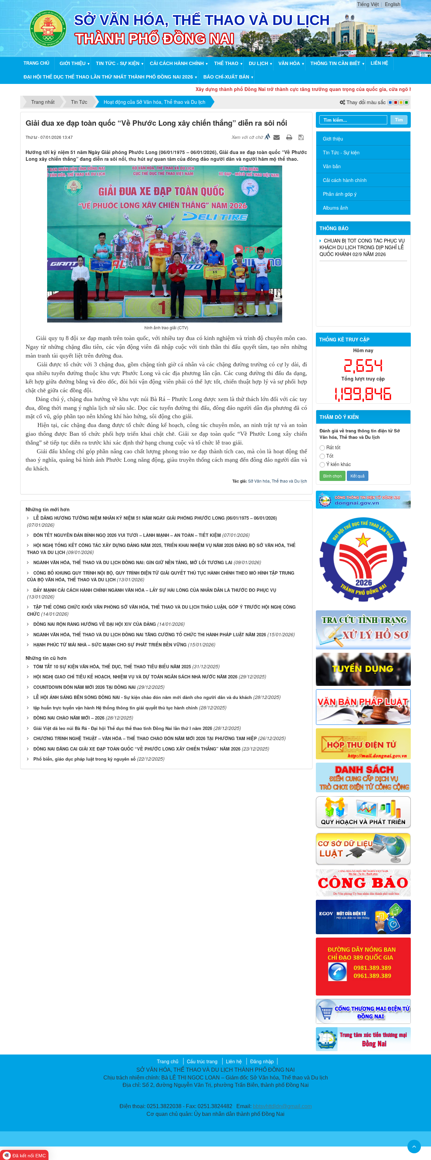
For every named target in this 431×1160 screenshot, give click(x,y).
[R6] (363, 743)
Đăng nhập (262, 1061)
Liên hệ (379, 63)
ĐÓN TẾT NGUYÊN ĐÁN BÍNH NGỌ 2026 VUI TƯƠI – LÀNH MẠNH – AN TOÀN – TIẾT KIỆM (127, 535)
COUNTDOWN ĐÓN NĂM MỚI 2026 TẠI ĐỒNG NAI (84, 687)
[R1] (363, 498)
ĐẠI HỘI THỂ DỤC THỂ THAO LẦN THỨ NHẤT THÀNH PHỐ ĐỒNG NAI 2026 (108, 77)
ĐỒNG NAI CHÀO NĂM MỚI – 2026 (68, 717)
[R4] (363, 668)
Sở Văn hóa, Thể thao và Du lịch (277, 481)
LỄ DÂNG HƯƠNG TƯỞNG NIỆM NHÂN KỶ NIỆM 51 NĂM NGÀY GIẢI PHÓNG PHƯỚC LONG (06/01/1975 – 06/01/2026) (155, 518)
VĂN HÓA (289, 63)
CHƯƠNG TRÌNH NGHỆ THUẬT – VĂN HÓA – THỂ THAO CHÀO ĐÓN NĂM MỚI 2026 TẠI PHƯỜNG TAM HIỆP (145, 738)
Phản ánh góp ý (340, 193)
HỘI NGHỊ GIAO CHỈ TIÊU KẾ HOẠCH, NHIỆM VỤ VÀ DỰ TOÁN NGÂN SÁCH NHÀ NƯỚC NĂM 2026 (135, 676)
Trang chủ (36, 63)
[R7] (363, 776)
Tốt (329, 455)
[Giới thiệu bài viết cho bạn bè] (277, 136)
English (392, 4)
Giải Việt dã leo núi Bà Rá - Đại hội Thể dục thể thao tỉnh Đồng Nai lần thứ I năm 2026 (122, 728)
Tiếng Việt (368, 4)
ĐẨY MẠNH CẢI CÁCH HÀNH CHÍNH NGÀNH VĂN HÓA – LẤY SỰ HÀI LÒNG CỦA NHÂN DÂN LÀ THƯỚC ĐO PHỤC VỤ (154, 590)
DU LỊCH (258, 63)
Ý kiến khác (338, 464)
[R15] (363, 1038)
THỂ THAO (226, 63)
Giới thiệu (73, 63)
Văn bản (332, 166)
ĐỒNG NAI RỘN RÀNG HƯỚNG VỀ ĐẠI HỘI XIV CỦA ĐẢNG (94, 624)
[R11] (363, 916)
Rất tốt (333, 447)
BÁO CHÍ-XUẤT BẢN (226, 77)
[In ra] (290, 136)
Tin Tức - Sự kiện (341, 152)
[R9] (363, 848)
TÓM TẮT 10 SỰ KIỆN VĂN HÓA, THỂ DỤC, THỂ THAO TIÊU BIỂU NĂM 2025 (112, 666)
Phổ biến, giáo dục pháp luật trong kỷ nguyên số (84, 759)
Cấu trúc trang (202, 1061)
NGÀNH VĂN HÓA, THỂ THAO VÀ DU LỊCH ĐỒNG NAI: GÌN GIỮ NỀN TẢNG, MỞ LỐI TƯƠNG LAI (132, 562)
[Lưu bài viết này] (301, 136)
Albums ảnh (335, 207)
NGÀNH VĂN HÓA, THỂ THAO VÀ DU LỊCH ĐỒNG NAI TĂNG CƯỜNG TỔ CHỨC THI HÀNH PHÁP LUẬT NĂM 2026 (149, 634)
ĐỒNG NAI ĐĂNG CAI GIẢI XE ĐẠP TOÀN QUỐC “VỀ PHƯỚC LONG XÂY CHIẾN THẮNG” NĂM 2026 (136, 748)
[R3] (363, 629)
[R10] (363, 882)
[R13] (363, 966)
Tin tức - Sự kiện (117, 63)
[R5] (363, 706)
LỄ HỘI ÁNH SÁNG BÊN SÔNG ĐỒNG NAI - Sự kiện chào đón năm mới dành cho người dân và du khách (142, 697)
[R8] (363, 811)
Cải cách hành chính (177, 63)
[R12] (363, 558)
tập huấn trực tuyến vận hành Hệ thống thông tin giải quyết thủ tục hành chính (115, 707)
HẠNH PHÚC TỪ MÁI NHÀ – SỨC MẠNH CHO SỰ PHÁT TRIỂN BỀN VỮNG (110, 644)
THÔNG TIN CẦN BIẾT (335, 63)
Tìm (399, 119)
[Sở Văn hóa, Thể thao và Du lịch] (48, 27)
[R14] (363, 1010)
